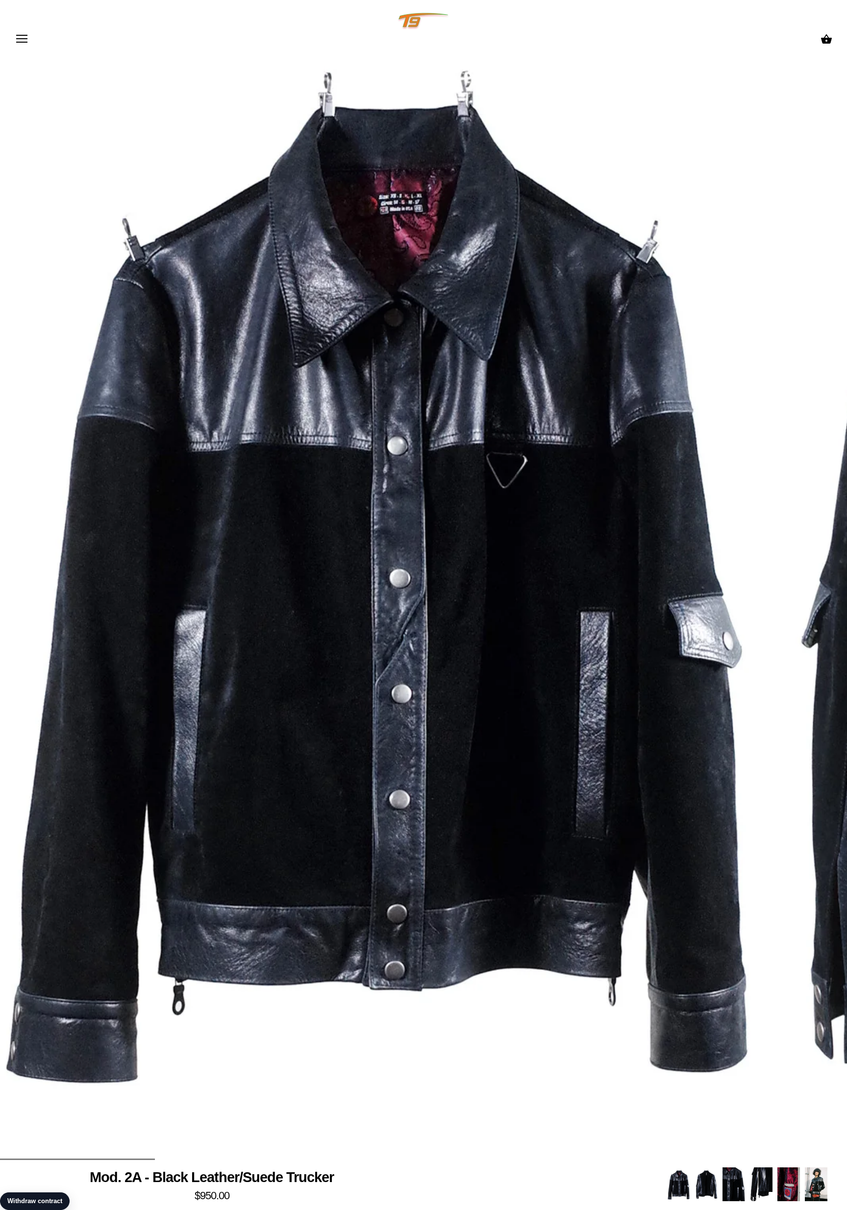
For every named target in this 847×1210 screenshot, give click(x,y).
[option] (679, 1184)
